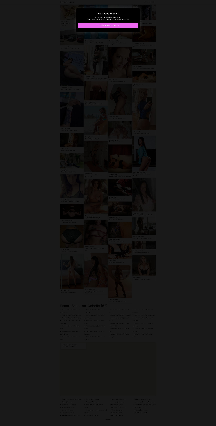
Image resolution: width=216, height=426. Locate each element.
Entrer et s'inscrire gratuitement (108, 25)
